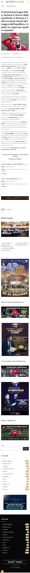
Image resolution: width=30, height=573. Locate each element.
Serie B (4, 479)
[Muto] (24, 438)
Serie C (4, 481)
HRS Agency (17, 567)
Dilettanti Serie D (7, 463)
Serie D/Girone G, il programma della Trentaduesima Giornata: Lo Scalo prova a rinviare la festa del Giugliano (8, 246)
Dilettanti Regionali (11, 6)
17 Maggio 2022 (16, 53)
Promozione (14, 57)
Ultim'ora (20, 57)
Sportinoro (14, 560)
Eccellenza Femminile (8, 468)
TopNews (9, 209)
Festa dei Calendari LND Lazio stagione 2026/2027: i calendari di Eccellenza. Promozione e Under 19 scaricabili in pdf (14, 225)
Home (2, 6)
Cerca (2, 445)
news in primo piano (8, 474)
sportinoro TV (6, 484)
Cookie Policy (19, 562)
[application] (15, 432)
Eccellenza (5, 466)
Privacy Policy (11, 562)
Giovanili (5, 471)
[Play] (3, 438)
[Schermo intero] (27, 438)
